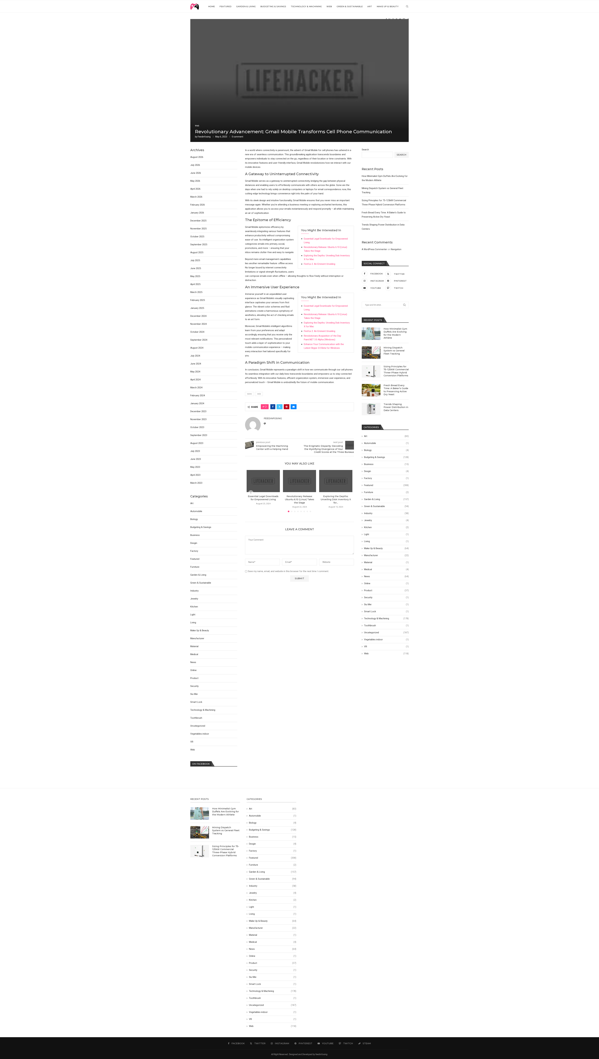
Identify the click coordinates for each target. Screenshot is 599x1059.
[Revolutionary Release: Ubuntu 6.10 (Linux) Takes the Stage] (299, 481)
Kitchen (386, 527)
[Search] (407, 6)
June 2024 (195, 363)
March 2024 (196, 387)
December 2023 (198, 411)
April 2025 (195, 284)
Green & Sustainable (350, 6)
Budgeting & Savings (273, 6)
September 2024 (198, 339)
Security (386, 597)
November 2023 (198, 419)
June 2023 (195, 459)
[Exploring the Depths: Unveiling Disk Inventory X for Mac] (335, 481)
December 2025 (198, 220)
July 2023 (195, 451)
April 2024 (195, 379)
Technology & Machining (306, 6)
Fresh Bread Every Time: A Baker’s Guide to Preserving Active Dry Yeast (396, 390)
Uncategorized (386, 632)
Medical (386, 569)
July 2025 (195, 260)
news (249, 394)
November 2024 (198, 324)
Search (365, 149)
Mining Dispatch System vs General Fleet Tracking (394, 350)
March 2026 (196, 196)
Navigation (396, 249)
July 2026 (195, 165)
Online (386, 583)
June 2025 (195, 268)
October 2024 (197, 332)
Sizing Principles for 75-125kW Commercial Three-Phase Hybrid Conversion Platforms (396, 371)
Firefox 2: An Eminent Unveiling (319, 264)
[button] (250, 493)
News (386, 576)
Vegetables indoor (386, 639)
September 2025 (198, 244)
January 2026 (197, 212)
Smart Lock (386, 611)
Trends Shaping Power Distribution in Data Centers (396, 407)
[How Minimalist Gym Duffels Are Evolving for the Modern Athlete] (371, 333)
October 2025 (197, 236)
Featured (225, 6)
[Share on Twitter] (279, 406)
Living (386, 541)
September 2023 (198, 435)
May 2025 (195, 276)
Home (211, 6)
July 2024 (195, 355)
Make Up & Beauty (388, 6)
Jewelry (386, 520)
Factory (386, 478)
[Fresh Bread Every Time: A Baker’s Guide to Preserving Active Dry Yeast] (371, 390)
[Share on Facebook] (272, 406)
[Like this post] (266, 406)
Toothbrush (386, 625)
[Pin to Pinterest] (286, 406)
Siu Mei (386, 604)
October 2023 (197, 427)
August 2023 (196, 443)
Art (369, 6)
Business (386, 464)
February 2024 (197, 395)
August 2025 (196, 252)
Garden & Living (246, 6)
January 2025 (197, 308)
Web (329, 6)
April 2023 (195, 475)
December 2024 (198, 316)
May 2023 (195, 467)
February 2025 (197, 300)
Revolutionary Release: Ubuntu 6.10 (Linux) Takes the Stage (299, 499)
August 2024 (196, 347)
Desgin (386, 471)
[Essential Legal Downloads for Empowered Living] (263, 481)
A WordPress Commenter (374, 249)
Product (386, 590)
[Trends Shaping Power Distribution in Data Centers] (371, 409)
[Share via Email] (294, 406)
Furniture (386, 492)
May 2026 (195, 181)
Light (386, 534)
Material (386, 562)
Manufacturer (386, 555)
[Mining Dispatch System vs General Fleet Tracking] (371, 352)
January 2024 (197, 403)
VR (386, 646)
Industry (386, 513)
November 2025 (198, 228)
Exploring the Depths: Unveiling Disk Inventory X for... (336, 499)
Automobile (386, 443)
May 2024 (195, 371)
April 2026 (195, 188)
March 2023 (196, 483)
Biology (386, 450)
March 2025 (196, 292)
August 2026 (196, 157)
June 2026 (195, 173)
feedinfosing (204, 136)
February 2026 (197, 204)
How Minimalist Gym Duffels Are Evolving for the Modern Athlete (395, 333)
